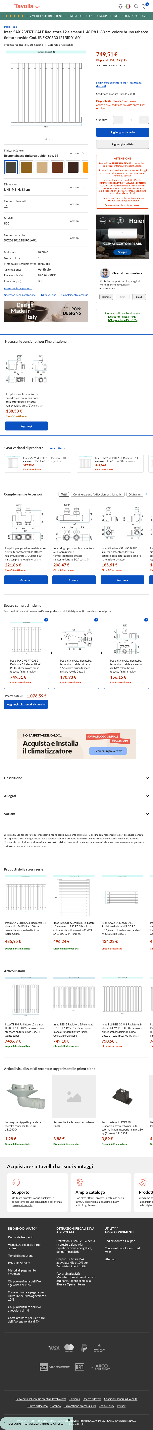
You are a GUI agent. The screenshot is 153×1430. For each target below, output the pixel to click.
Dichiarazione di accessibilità (80, 1405)
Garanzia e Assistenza (60, 44)
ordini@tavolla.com (128, 200)
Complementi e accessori (75, 294)
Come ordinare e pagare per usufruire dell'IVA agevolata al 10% (27, 1295)
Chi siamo (74, 1398)
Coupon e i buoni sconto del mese (122, 1250)
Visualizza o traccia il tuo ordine (24, 1246)
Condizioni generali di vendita (120, 1398)
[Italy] (128, 6)
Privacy (121, 1405)
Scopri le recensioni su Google (87, 16)
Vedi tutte (55, 448)
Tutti (64, 494)
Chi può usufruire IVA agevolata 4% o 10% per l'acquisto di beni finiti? (72, 1262)
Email (139, 296)
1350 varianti (48, 294)
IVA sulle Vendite (19, 1263)
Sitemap (110, 1259)
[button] (46, 139)
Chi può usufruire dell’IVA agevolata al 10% (24, 1283)
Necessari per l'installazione (20, 294)
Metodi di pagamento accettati (22, 1272)
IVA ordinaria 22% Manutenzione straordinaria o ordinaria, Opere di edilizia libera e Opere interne (75, 1279)
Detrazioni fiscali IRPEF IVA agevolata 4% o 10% (122, 318)
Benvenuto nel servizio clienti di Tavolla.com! (41, 1398)
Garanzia (55, 1405)
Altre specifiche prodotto (18, 288)
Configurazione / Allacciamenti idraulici (97, 494)
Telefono (106, 296)
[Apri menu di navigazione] (7, 6)
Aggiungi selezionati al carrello (26, 704)
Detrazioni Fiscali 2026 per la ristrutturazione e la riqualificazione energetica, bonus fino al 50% (75, 1246)
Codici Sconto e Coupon (120, 1241)
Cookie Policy (106, 1405)
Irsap (7, 26)
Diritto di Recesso (37, 1405)
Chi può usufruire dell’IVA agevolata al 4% (24, 1308)
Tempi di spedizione (20, 1255)
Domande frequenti (20, 1237)
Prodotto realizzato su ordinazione (23, 44)
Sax (15, 26)
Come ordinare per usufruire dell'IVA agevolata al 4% (26, 1319)
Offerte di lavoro (92, 1398)
